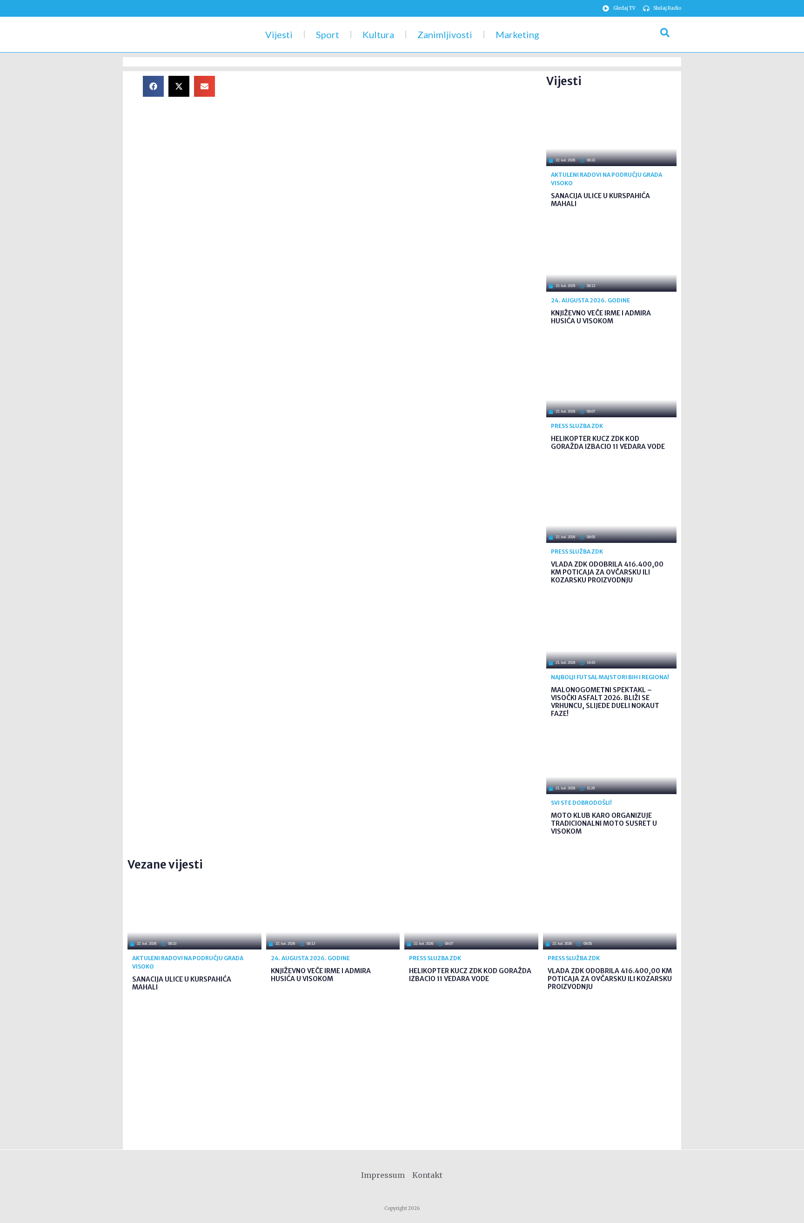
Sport (327, 34)
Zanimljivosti (444, 34)
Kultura (378, 34)
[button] (153, 86)
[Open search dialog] (665, 34)
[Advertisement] (388, 141)
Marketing (517, 34)
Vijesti (279, 34)
